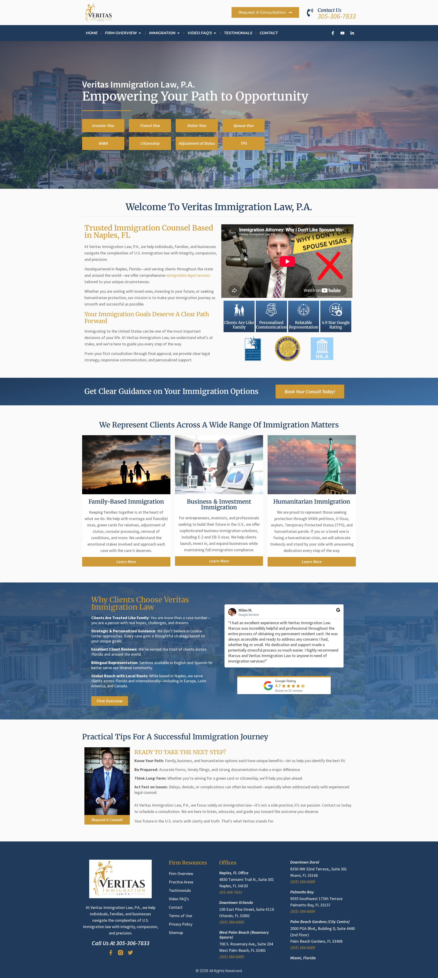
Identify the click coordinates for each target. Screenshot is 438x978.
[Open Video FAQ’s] (215, 33)
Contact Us (329, 10)
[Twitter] (130, 952)
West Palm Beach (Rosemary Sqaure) (244, 935)
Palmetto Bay (302, 892)
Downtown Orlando (236, 902)
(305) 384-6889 (231, 922)
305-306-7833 (337, 16)
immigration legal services (188, 275)
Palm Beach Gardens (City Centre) (320, 921)
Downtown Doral (304, 862)
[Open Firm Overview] (140, 33)
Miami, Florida (303, 957)
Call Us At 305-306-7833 (120, 943)
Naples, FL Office (233, 872)
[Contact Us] (310, 12)
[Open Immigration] (178, 33)
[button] (103, 143)
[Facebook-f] (110, 952)
